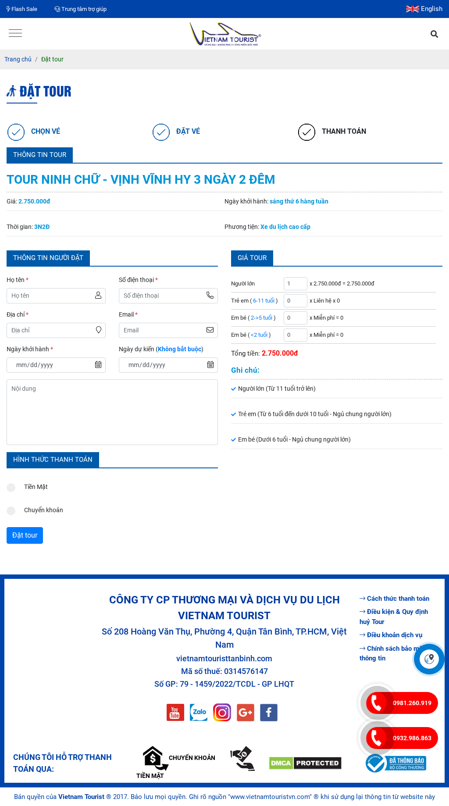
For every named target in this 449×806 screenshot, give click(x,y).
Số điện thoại (138, 279)
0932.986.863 (412, 738)
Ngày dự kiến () (161, 349)
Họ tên (18, 279)
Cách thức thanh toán (398, 599)
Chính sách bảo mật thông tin (392, 654)
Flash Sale (23, 9)
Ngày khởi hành (30, 349)
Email (128, 314)
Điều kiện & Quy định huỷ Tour (394, 617)
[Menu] (15, 34)
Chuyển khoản (43, 510)
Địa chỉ (18, 314)
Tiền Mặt (36, 486)
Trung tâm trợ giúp (83, 9)
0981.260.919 (412, 702)
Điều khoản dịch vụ (394, 635)
